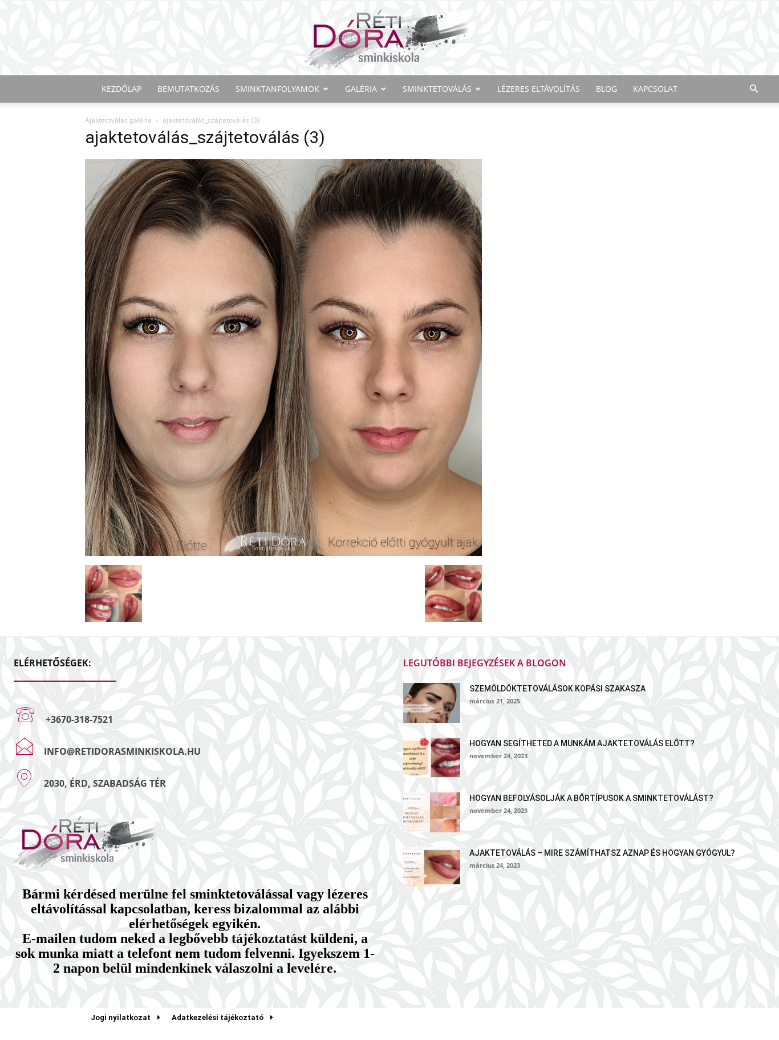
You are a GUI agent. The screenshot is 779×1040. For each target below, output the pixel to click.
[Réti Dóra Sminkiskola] (389, 39)
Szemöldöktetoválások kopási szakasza (557, 688)
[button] (754, 89)
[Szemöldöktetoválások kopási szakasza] (431, 703)
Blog (606, 88)
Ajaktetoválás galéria (118, 120)
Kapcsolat (655, 88)
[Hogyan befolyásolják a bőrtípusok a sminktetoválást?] (431, 812)
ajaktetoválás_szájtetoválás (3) (205, 137)
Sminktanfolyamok (277, 88)
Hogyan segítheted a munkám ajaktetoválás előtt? (582, 743)
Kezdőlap (121, 88)
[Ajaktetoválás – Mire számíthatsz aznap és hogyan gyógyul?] (431, 867)
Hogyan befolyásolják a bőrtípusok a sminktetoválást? (591, 798)
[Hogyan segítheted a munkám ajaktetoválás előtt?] (431, 758)
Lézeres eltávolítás (538, 88)
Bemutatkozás (188, 88)
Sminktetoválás (437, 88)
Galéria (361, 88)
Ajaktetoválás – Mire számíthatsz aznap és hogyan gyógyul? (602, 852)
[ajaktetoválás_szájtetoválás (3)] (283, 553)
